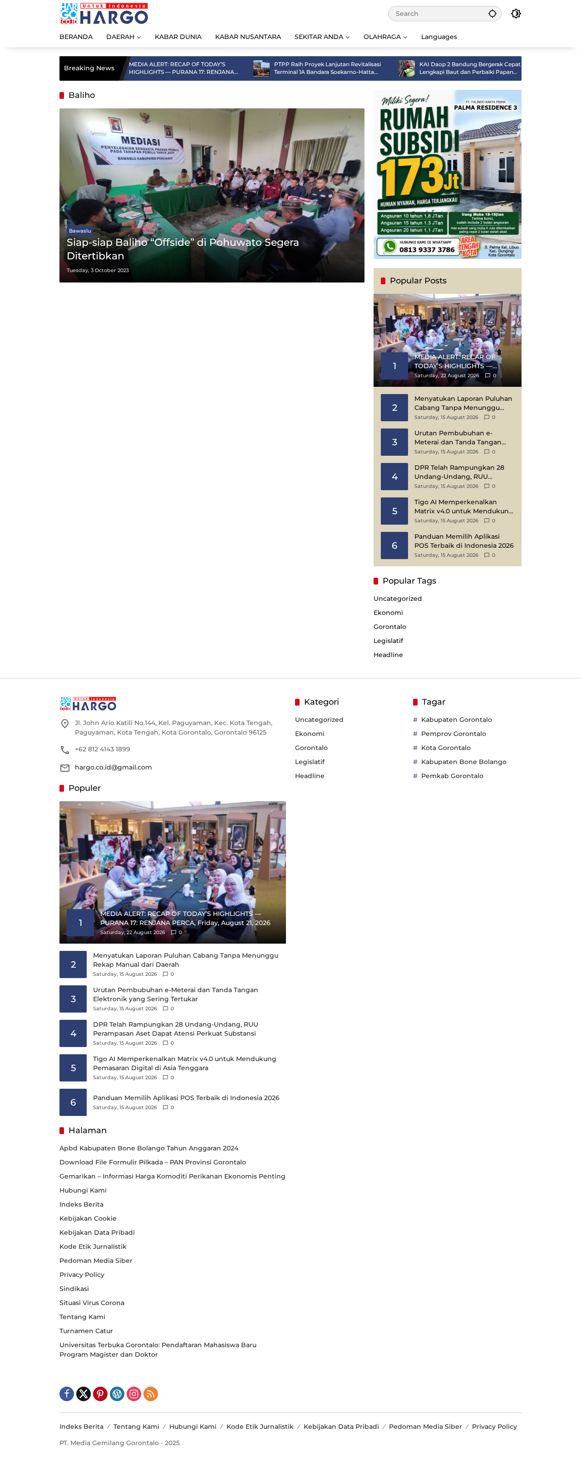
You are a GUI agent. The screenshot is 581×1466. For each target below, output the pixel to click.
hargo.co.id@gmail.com (113, 767)
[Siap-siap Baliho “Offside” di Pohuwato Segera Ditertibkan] (211, 195)
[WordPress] (117, 1394)
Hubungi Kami (83, 1190)
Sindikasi (74, 1289)
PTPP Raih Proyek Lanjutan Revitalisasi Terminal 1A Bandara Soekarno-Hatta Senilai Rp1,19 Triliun (288, 68)
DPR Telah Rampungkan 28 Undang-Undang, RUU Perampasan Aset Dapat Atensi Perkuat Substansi (459, 472)
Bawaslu (80, 231)
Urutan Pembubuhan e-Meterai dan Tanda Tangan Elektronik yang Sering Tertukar (458, 438)
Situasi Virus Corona (91, 1303)
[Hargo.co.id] (104, 13)
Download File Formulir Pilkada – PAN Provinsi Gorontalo (152, 1162)
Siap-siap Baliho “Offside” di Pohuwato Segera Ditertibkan (183, 249)
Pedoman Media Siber (96, 1261)
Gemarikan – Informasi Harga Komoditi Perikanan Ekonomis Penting (172, 1176)
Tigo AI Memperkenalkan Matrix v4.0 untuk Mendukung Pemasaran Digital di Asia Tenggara (463, 507)
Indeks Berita (81, 1204)
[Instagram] (134, 1394)
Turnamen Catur (86, 1331)
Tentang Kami (82, 1317)
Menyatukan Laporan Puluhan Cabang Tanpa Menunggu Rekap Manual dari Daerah (463, 403)
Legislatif (388, 641)
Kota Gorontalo (446, 748)
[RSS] (150, 1394)
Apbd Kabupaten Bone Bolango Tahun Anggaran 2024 (148, 1148)
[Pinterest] (100, 1394)
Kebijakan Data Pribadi (97, 1232)
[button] (492, 13)
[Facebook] (66, 1394)
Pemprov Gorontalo (453, 734)
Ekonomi (388, 613)
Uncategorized (398, 598)
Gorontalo (390, 627)
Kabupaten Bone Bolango (464, 762)
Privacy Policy (81, 1275)
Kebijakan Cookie (88, 1218)
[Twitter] (83, 1394)
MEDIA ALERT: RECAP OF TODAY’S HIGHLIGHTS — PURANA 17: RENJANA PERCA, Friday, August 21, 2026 (142, 68)
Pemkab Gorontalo (452, 776)
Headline (388, 655)
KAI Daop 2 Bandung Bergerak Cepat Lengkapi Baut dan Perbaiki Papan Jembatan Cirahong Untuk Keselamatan (435, 68)
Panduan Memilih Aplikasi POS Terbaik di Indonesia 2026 (464, 541)
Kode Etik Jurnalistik (93, 1246)
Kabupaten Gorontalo (456, 720)
